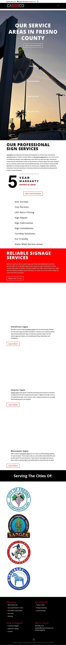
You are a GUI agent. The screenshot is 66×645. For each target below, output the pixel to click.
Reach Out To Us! (15, 278)
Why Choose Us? (13, 605)
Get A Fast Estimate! (33, 45)
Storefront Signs (19, 327)
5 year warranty (41, 610)
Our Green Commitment (15, 610)
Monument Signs (19, 451)
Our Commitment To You (15, 608)
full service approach (39, 157)
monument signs (24, 454)
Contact (10, 631)
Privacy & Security (41, 608)
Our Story (11, 613)
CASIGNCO (10, 155)
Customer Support (13, 626)
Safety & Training (13, 628)
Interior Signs (18, 390)
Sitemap (10, 616)
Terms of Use (40, 605)
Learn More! (13, 344)
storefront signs (30, 329)
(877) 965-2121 (12, 1)
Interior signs (15, 393)
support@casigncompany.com (44, 628)
